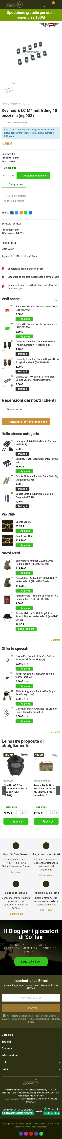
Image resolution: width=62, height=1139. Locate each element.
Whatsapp (25, 212)
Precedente (49, 103)
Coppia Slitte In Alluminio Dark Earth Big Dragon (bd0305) (37, 478)
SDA (50, 910)
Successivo (57, 103)
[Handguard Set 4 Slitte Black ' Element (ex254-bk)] (7, 445)
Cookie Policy (53, 1124)
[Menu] (3, 4)
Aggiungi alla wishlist (14, 201)
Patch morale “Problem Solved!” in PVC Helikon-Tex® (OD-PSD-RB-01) (37, 597)
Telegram (30, 212)
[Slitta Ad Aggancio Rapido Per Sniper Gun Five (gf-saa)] (7, 695)
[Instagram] (26, 1134)
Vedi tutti (55, 640)
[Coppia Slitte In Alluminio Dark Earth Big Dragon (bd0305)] (7, 480)
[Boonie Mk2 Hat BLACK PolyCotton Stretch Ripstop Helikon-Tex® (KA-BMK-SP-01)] (7, 617)
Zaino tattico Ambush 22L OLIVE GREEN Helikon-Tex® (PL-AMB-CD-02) (37, 580)
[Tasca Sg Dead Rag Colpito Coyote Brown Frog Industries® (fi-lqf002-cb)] (7, 363)
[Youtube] (31, 1134)
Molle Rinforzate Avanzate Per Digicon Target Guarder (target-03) (36, 710)
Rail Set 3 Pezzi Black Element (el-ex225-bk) (38, 461)
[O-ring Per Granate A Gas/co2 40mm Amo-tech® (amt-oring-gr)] (7, 660)
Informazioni (46, 875)
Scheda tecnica (11, 223)
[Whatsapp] (41, 1134)
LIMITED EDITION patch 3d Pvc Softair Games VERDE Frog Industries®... (36, 378)
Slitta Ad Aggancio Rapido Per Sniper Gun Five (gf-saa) (36, 693)
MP (17, 157)
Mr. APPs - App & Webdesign (34, 1127)
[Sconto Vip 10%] (7, 540)
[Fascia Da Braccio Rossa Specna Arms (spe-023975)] (7, 311)
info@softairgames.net (33, 1096)
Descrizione (9, 243)
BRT (42, 910)
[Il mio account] (58, 4)
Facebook (12, 212)
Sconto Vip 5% (23, 522)
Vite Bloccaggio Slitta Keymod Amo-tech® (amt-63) (35, 675)
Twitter (16, 212)
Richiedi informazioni (15, 196)
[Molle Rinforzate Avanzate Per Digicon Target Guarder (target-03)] (7, 713)
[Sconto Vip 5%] (7, 526)
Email (21, 212)
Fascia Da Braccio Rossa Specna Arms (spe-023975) (37, 308)
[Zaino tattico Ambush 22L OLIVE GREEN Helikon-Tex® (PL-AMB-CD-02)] (7, 582)
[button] (54, 299)
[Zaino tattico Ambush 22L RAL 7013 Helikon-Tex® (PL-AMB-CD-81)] (7, 565)
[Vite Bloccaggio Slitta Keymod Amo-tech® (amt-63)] (7, 678)
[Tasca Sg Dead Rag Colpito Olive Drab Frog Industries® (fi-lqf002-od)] (7, 346)
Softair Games (24, 1124)
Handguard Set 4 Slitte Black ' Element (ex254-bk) (36, 443)
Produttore (8, 229)
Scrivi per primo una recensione (28, 421)
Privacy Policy (39, 1124)
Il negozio (15, 872)
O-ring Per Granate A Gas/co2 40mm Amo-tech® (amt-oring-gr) (35, 658)
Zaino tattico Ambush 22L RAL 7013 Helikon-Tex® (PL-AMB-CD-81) (34, 562)
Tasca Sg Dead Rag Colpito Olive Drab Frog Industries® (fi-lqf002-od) (36, 343)
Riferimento (8, 233)
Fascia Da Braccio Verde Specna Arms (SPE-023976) (36, 326)
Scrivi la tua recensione (16, 122)
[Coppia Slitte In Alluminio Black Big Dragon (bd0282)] (7, 498)
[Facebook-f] (21, 1134)
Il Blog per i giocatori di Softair (31, 934)
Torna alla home (53, 103)
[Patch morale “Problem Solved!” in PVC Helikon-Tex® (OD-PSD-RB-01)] (7, 600)
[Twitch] (36, 1134)
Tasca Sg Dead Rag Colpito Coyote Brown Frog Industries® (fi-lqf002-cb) (38, 361)
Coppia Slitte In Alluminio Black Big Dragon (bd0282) (34, 496)
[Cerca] (39, 4)
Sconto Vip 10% (24, 536)
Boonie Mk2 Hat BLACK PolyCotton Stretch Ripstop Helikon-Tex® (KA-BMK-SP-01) (37, 616)
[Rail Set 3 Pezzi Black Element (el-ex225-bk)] (7, 463)
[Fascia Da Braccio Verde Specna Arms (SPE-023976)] (7, 328)
